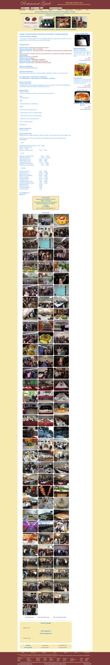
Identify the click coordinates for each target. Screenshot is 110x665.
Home (23, 652)
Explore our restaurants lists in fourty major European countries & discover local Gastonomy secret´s (37, 654)
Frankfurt (38, 659)
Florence (28, 659)
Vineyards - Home (27, 638)
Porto (51, 660)
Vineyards (44, 652)
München (38, 660)
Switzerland (79, 655)
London (64, 659)
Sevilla (71, 660)
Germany (35, 655)
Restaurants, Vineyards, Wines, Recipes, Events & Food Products (74, 4)
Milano (19, 660)
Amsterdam (20, 658)
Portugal (67, 655)
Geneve (45, 659)
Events (76, 652)
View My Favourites (63, 647)
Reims (58, 660)
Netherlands (61, 655)
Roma (64, 660)
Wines (55, 652)
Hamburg (51, 659)
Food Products (87, 652)
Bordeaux (65, 658)
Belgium (30, 655)
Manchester (29, 660)
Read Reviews (62, 645)
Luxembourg (54, 655)
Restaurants (33, 652)
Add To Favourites (45, 647)
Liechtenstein (48, 655)
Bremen (72, 658)
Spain (75, 655)
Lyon (81, 659)
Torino (81, 660)
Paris (45, 660)
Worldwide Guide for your (74, 3)
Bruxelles (87, 658)
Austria (25, 655)
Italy (43, 655)
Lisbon (58, 659)
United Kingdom (86, 655)
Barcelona (38, 658)
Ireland (39, 655)
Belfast (45, 658)
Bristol (81, 658)
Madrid (86, 659)
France (21, 655)
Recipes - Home (26, 627)
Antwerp (29, 658)
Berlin (51, 658)
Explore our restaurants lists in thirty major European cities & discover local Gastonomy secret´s (36, 657)
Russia (71, 655)
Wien (86, 660)
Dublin (19, 659)
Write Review (45, 645)
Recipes (65, 652)
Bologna (58, 658)
